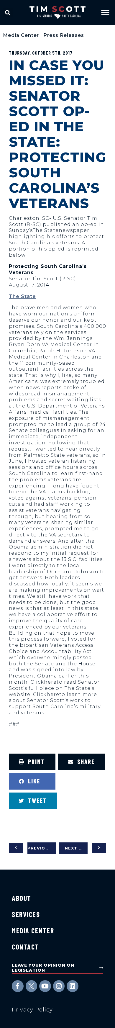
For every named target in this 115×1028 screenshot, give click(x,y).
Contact (25, 946)
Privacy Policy (32, 1009)
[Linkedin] (72, 986)
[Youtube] (45, 986)
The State (22, 296)
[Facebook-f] (18, 986)
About (21, 898)
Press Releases (63, 35)
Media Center (21, 35)
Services (26, 914)
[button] (8, 12)
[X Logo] (31, 986)
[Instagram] (59, 986)
